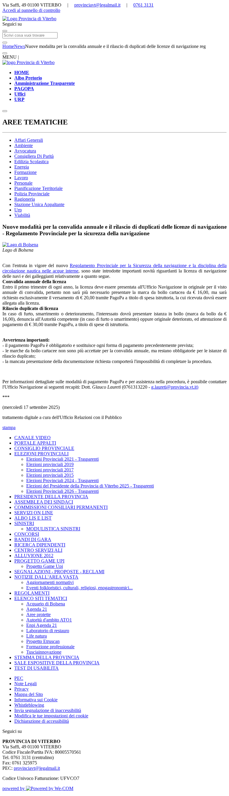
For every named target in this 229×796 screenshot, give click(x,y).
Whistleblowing (29, 705)
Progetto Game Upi (44, 566)
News (19, 46)
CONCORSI (26, 534)
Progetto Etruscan (43, 641)
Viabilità (22, 215)
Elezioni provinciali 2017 (50, 469)
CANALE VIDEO (32, 437)
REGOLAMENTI (31, 593)
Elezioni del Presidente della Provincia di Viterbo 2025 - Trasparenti (90, 485)
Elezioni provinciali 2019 (50, 464)
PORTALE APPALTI (35, 442)
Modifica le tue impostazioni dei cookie (51, 715)
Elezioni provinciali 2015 (50, 475)
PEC (18, 678)
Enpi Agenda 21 (41, 625)
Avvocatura (25, 150)
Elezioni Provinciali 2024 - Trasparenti (62, 480)
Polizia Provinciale (31, 193)
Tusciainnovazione (43, 652)
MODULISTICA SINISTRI (53, 528)
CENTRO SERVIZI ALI (38, 550)
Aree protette (38, 614)
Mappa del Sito (28, 694)
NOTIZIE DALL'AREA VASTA (46, 577)
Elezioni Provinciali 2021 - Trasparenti (62, 459)
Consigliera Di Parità (34, 156)
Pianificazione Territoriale (38, 188)
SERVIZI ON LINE (33, 512)
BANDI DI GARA (32, 539)
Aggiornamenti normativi (50, 582)
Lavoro (21, 177)
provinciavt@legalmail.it (97, 4)
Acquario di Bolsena (45, 603)
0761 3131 (143, 4)
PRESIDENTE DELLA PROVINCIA (51, 496)
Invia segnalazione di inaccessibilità (47, 710)
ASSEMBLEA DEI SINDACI (43, 501)
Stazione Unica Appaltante (39, 204)
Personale (23, 183)
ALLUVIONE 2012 (33, 555)
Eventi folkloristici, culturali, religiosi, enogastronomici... (79, 587)
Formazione (25, 172)
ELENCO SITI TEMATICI (40, 598)
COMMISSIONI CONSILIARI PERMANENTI (61, 507)
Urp (18, 209)
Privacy (21, 688)
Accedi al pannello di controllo (31, 10)
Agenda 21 (36, 609)
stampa (9, 427)
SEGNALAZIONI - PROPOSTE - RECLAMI (59, 571)
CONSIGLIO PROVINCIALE (44, 448)
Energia (21, 166)
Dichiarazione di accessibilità (41, 721)
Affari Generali (28, 140)
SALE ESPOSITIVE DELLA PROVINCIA (57, 662)
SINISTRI (24, 523)
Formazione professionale (50, 646)
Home (8, 46)
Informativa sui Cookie (36, 699)
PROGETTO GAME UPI (39, 560)
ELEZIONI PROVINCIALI (41, 453)
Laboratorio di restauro (47, 630)
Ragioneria (24, 199)
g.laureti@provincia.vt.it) (174, 387)
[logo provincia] (114, 18)
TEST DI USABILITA (36, 668)
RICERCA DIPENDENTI (39, 544)
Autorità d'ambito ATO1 (49, 619)
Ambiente (23, 145)
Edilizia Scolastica (31, 161)
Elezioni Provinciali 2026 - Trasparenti (62, 491)
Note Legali (25, 683)
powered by (14, 788)
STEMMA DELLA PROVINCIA (46, 657)
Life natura (36, 635)
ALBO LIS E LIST (33, 518)
